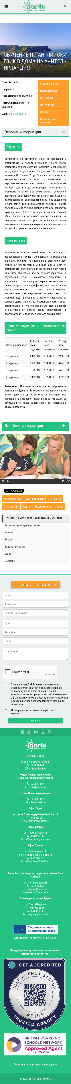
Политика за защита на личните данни (36, 1064)
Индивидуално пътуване (48, 121)
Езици (8, 553)
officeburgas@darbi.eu (37, 839)
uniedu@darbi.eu (37, 802)
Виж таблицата (17, 113)
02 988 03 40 (37, 765)
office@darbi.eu (37, 768)
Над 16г (44, 112)
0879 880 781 (37, 858)
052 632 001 (37, 817)
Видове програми (15, 546)
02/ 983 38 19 (37, 907)
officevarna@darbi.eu (37, 821)
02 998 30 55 (37, 886)
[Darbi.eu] (33, 6)
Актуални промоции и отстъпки (23, 525)
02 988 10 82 (37, 783)
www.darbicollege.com (35, 892)
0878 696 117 (37, 836)
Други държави (49, 90)
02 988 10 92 (37, 799)
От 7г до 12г (46, 98)
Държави (10, 560)
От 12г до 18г (47, 105)
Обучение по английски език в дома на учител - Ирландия (35, 61)
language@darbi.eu (37, 914)
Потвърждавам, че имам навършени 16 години (33, 712)
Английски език (49, 83)
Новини (9, 532)
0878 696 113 (37, 911)
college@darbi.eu (37, 889)
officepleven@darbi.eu (37, 861)
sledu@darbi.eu (37, 787)
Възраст (9, 539)
